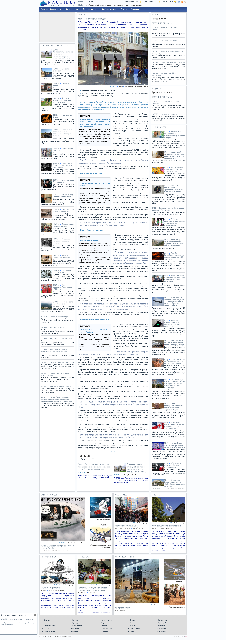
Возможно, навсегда (57, 327)
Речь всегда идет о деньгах (60, 386)
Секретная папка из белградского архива (62, 241)
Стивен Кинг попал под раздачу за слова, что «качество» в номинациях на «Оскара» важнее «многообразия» (94, 123)
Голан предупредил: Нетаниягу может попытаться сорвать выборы (173, 407)
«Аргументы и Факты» (89, 459)
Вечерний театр (122, 607)
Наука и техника (106, 620)
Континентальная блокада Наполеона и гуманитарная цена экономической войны (63, 55)
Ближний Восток (49, 626)
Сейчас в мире (135, 628)
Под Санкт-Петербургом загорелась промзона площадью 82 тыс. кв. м (174, 256)
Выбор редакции (142, 523)
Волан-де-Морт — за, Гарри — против (94, 184)
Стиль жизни (162, 620)
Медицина (75, 628)
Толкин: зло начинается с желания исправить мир (62, 100)
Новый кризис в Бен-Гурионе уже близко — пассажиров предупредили (174, 343)
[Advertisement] (57, 27)
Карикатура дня (49, 631)
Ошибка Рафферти (51, 587)
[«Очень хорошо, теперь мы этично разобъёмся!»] (63, 541)
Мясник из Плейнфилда (59, 316)
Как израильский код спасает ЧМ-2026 (63, 287)
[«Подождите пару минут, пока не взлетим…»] (100, 543)
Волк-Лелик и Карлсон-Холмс (172, 51)
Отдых (103, 623)
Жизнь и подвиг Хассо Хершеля (62, 362)
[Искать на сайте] (185, 2)
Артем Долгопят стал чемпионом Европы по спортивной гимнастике (174, 445)
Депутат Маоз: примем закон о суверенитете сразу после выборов (174, 134)
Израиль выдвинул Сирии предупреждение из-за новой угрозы (174, 169)
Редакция (133, 626)
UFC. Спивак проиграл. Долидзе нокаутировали (172, 465)
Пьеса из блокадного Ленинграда (21, 619)
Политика (104, 631)
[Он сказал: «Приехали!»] (100, 517)
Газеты (46, 628)
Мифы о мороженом (169, 114)
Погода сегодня (106, 628)
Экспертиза (162, 631)
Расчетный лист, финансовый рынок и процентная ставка (92, 588)
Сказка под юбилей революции (173, 62)
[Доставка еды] (174, 579)
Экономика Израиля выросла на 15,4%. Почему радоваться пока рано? (174, 483)
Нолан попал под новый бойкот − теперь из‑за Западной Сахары (62, 133)
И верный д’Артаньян (169, 40)
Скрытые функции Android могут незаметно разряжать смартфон (173, 323)
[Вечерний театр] (137, 603)
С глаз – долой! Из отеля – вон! (63, 303)
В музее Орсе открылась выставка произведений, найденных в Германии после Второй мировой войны (56, 399)
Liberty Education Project (131, 475)
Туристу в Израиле (164, 623)
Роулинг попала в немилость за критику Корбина (94, 331)
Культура (75, 623)
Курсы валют (77, 626)
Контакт (75, 620)
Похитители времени (89, 240)
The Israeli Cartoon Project (76, 543)
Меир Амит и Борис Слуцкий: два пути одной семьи (62, 165)
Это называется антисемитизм (166, 525)
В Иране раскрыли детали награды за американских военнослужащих (174, 222)
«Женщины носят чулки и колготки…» (63, 257)
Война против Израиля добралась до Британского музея (54, 350)
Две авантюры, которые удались (63, 225)
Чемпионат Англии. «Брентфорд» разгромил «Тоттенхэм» (168, 209)
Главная (47, 620)
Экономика (162, 628)
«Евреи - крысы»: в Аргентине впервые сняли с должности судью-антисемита (174, 278)
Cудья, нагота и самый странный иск (63, 210)
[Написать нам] (179, 2)
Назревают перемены (125, 525)
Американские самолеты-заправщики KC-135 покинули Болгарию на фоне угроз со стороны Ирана (174, 302)
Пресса (132, 620)
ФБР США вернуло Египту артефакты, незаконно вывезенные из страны (173, 189)
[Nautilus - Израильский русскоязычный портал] (43, 3)
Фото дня (161, 626)
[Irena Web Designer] (184, 637)
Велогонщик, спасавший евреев (62, 271)
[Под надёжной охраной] (174, 605)
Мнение (75, 631)
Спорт (132, 631)
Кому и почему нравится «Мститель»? (63, 196)
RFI (88, 472)
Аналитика (47, 623)
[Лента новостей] (182, 2)
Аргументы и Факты (141, 86)
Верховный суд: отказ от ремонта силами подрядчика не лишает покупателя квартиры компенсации (174, 383)
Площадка (104, 626)
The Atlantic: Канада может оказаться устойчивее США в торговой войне (174, 425)
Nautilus (156, 605)
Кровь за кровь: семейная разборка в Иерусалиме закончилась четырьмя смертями (174, 243)
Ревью (132, 623)
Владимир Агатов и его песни (61, 338)
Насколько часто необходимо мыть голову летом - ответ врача (174, 361)
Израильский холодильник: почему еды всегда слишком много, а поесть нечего (174, 155)
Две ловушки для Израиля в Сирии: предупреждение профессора (130, 5)
